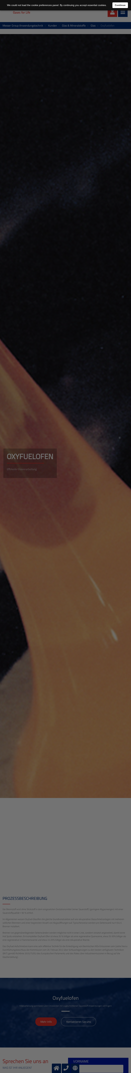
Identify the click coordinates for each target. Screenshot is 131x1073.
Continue (120, 5)
